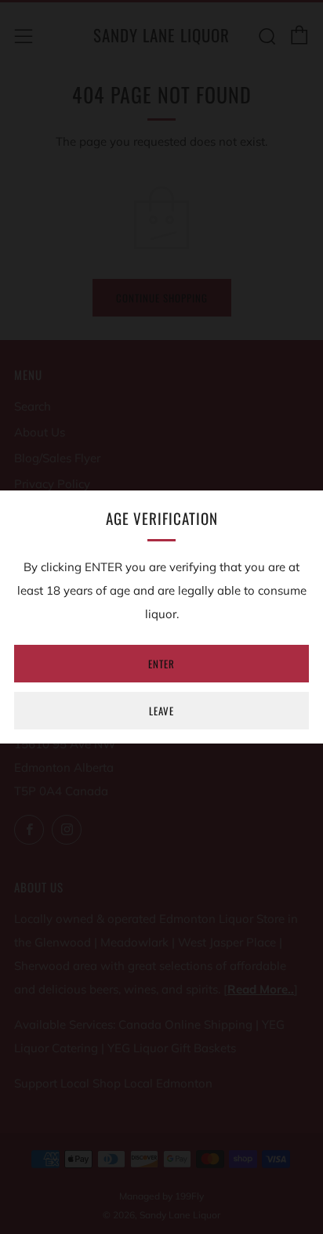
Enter (161, 663)
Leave (161, 710)
